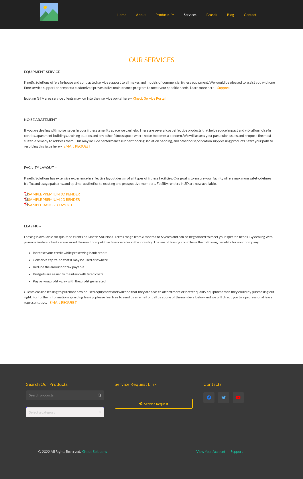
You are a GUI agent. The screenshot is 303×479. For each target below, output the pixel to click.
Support (223, 87)
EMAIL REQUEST (77, 146)
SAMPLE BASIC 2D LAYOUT (50, 205)
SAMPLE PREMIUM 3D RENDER (54, 194)
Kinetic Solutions (94, 451)
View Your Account (210, 451)
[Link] (49, 12)
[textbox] (42, 412)
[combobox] (65, 412)
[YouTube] (238, 397)
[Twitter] (223, 397)
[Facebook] (208, 397)
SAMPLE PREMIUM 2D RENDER (54, 199)
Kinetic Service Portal (149, 98)
